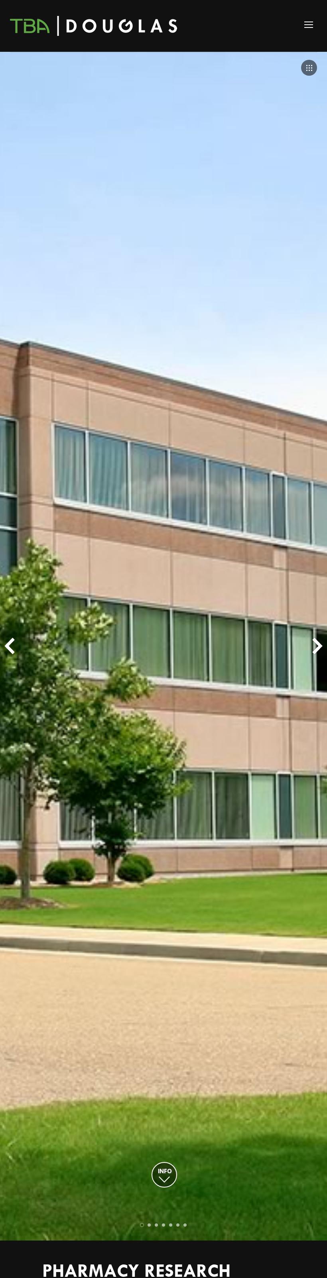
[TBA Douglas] (94, 26)
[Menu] (308, 25)
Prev (9, 646)
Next (317, 646)
